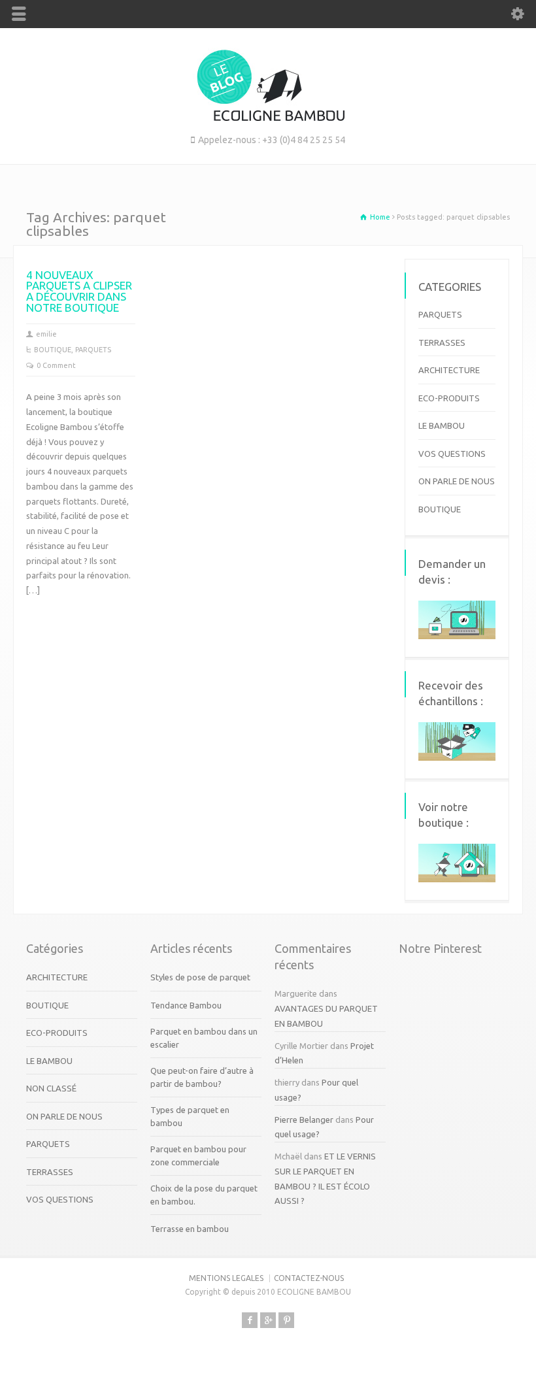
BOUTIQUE (52, 350)
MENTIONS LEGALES (226, 1278)
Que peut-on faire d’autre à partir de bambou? (202, 1077)
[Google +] (268, 1320)
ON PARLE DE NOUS (456, 481)
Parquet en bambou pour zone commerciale (198, 1155)
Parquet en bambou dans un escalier (204, 1038)
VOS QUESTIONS (452, 453)
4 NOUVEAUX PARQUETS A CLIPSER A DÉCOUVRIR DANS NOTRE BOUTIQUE (79, 291)
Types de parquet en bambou (189, 1116)
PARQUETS (93, 350)
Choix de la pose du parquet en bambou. (204, 1195)
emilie (46, 334)
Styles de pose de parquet (200, 977)
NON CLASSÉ (51, 1088)
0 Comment (56, 365)
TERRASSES (441, 342)
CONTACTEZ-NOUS (309, 1278)
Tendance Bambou (186, 1005)
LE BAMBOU (441, 425)
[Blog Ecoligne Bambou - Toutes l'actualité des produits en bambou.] (268, 117)
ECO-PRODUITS (449, 398)
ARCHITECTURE (449, 369)
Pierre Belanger (304, 1119)
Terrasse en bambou (189, 1228)
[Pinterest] (286, 1320)
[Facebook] (250, 1320)
